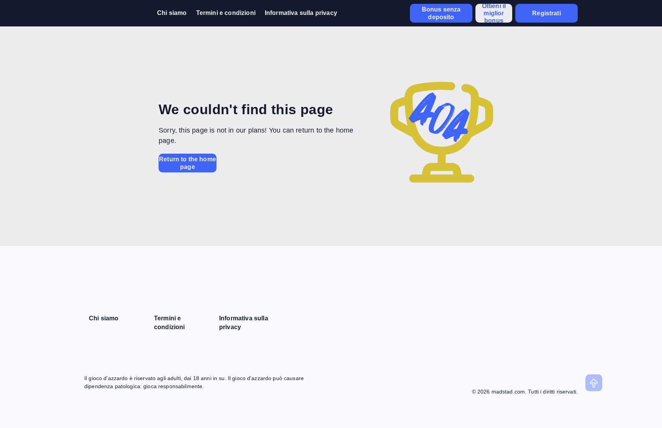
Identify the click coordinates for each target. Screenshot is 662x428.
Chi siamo (172, 13)
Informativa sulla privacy (301, 13)
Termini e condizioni (226, 13)
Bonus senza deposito (441, 13)
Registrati (546, 13)
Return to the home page (187, 163)
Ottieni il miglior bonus (494, 13)
